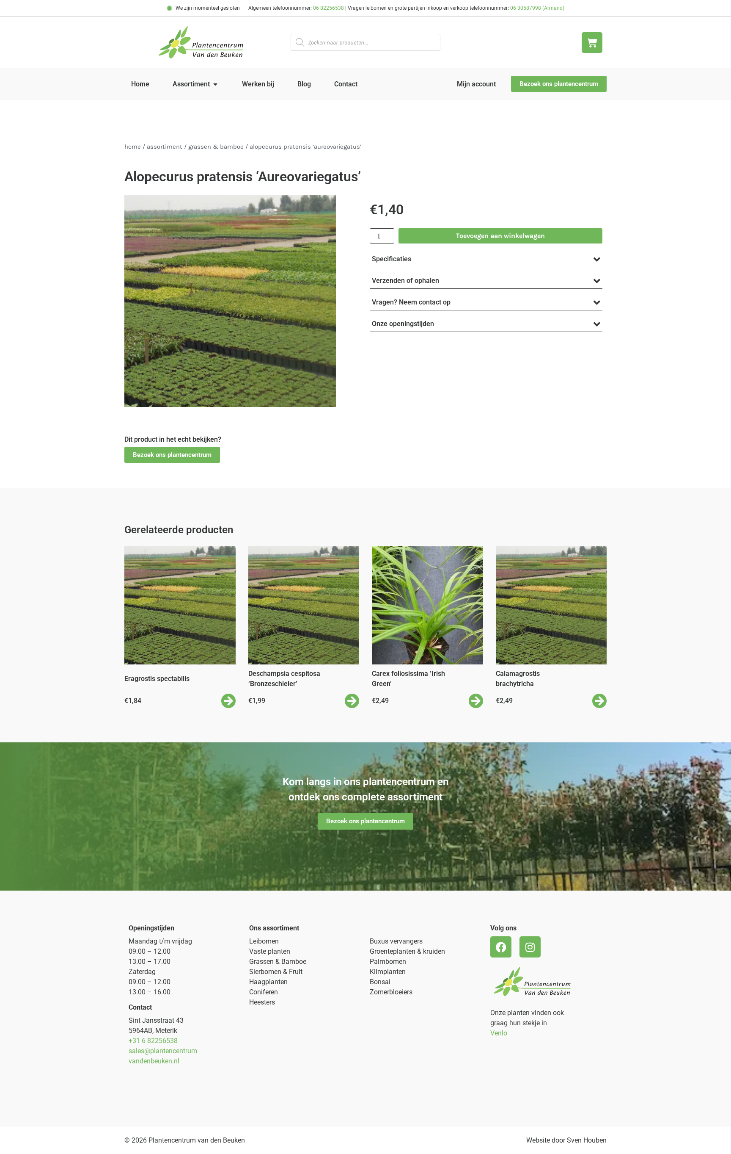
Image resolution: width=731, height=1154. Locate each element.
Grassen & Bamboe (216, 146)
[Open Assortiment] (215, 84)
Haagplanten (268, 982)
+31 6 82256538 (153, 1041)
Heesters (262, 1002)
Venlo (498, 1033)
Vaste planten (269, 951)
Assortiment (164, 146)
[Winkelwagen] (592, 42)
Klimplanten (388, 972)
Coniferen (263, 992)
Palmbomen (388, 962)
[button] (172, 455)
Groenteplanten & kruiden (407, 951)
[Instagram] (530, 947)
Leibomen (264, 941)
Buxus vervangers (396, 941)
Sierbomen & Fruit (275, 972)
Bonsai (380, 982)
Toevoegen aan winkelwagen (500, 236)
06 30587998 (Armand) (537, 8)
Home (132, 146)
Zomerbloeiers (391, 992)
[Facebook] (500, 947)
